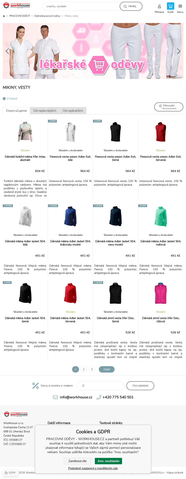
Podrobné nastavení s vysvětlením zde (93, 468)
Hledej (132, 6)
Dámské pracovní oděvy (47, 16)
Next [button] (178, 51)
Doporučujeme (16, 111)
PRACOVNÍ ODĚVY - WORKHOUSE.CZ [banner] (19, 5)
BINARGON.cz (155, 472)
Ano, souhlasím (108, 461)
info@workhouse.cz (76, 397)
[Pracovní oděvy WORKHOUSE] (4, 16)
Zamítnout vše (77, 461)
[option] (93, 51)
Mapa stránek (175, 472)
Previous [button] (7, 51)
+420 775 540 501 (118, 397)
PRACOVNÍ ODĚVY (19, 16)
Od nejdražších (73, 111)
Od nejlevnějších (44, 111)
